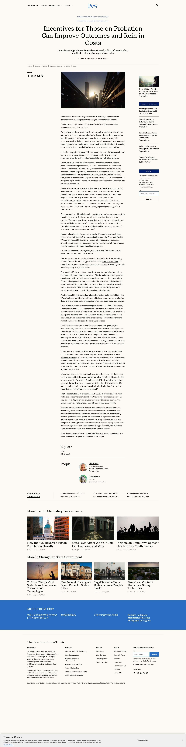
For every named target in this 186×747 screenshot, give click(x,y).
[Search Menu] (157, 5)
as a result (111, 403)
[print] (42, 75)
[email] (38, 75)
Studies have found (110, 261)
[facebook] (28, 75)
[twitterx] (35, 75)
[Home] (45, 642)
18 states (81, 295)
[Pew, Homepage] (93, 5)
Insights (99, 647)
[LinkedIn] (141, 673)
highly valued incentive (88, 278)
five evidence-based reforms (88, 272)
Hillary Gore (93, 463)
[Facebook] (134, 673)
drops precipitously (100, 354)
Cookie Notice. (8, 745)
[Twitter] (144, 673)
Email (140, 190)
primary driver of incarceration (106, 147)
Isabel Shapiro (94, 476)
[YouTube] (147, 673)
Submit (149, 199)
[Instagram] (137, 673)
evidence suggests (68, 357)
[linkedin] (32, 75)
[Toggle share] (157, 70)
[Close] (182, 740)
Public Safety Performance (62, 511)
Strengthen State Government (60, 557)
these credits (92, 298)
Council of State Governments (76, 394)
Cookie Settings (142, 740)
